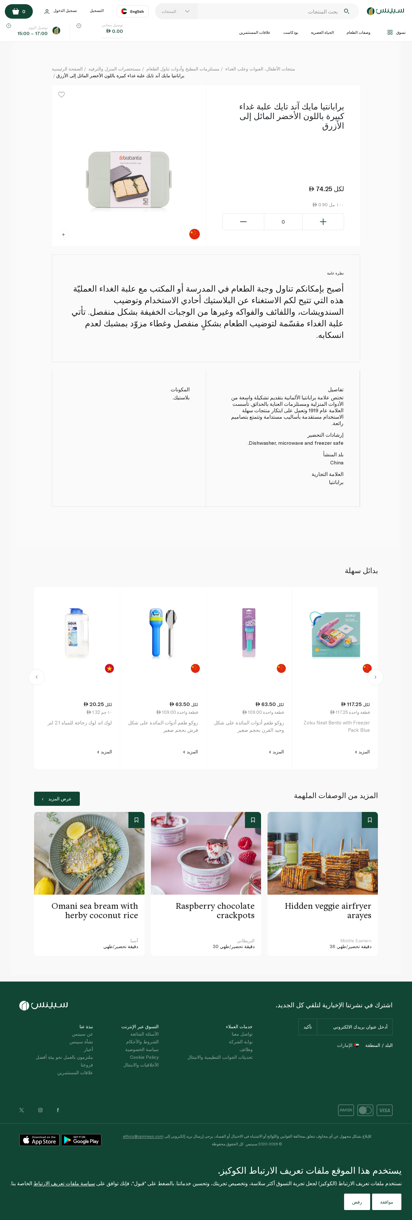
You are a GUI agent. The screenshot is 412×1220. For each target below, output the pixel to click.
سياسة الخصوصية (142, 1049)
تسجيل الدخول (65, 10)
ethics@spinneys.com (143, 1136)
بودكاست (290, 32)
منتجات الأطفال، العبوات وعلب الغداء (260, 68)
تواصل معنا (242, 1034)
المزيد (363, 751)
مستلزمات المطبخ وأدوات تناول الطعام (183, 68)
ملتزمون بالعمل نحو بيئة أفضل (64, 1057)
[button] (37, 678)
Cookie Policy (144, 1057)
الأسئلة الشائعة (144, 1034)
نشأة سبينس (81, 1041)
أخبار (88, 1049)
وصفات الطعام (358, 32)
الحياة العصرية (322, 32)
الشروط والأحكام (142, 1041)
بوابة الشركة (241, 1041)
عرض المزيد (59, 798)
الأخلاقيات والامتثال (141, 1064)
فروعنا (87, 1064)
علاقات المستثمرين (254, 32)
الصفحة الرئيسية (67, 68)
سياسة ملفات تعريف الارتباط (64, 1183)
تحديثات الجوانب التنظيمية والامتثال (220, 1057)
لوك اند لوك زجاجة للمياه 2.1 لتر (80, 722)
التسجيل (97, 10)
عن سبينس (82, 1034)
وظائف (246, 1049)
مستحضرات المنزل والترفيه (115, 68)
